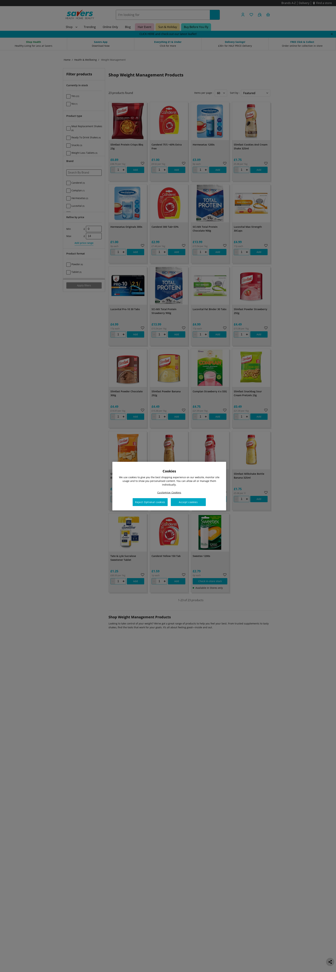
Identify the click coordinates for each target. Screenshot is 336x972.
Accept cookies (188, 502)
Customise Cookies (169, 492)
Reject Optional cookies (150, 502)
